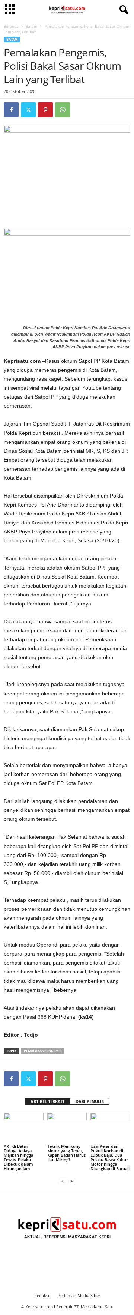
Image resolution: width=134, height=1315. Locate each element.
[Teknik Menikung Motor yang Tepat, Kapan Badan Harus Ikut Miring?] (67, 1128)
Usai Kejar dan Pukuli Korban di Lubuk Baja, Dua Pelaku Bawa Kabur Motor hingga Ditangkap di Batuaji (110, 1157)
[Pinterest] (45, 109)
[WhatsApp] (62, 109)
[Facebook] (11, 109)
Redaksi (41, 1295)
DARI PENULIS (90, 1101)
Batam (31, 26)
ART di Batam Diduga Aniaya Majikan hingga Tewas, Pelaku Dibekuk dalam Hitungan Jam (18, 1157)
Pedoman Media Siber (79, 1295)
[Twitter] (28, 109)
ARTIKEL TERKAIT (47, 1101)
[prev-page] (62, 1181)
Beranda (11, 26)
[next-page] (71, 1181)
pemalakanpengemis (42, 1050)
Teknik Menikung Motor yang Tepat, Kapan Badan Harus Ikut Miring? (66, 1152)
